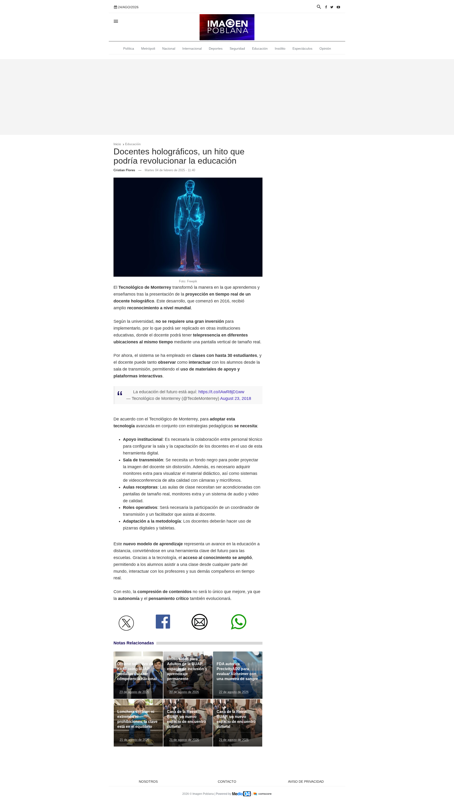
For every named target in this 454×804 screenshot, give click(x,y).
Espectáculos (302, 48)
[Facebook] (326, 7)
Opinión (325, 48)
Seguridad (237, 48)
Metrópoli (148, 48)
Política (128, 48)
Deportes (216, 48)
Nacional (168, 48)
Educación (260, 48)
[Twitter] (332, 7)
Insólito (280, 48)
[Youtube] (338, 7)
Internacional (192, 48)
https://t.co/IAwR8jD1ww (221, 391)
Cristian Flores (124, 170)
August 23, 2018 (235, 398)
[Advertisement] (227, 97)
